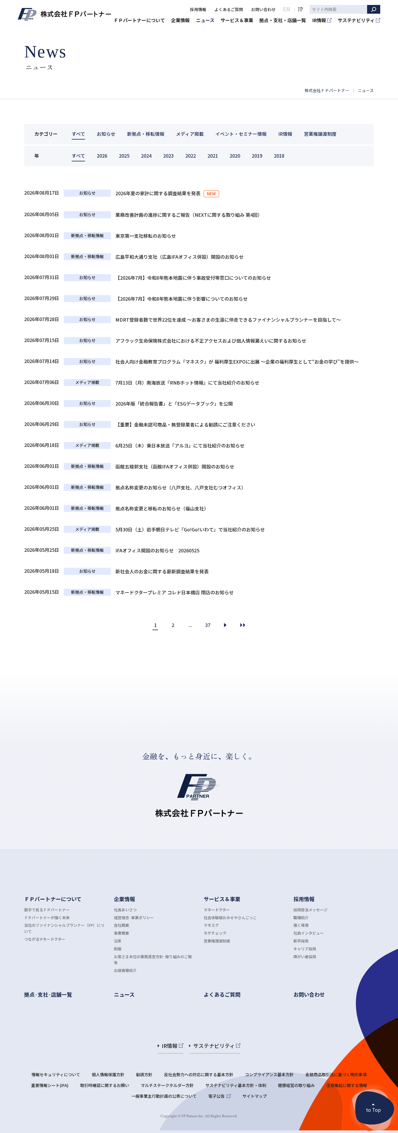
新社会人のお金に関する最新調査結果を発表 (162, 571)
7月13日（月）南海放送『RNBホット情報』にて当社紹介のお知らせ (187, 382)
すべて (78, 133)
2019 (257, 155)
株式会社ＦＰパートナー (326, 90)
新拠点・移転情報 (145, 133)
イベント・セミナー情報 (241, 133)
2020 (235, 155)
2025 (124, 155)
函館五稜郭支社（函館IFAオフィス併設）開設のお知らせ (174, 466)
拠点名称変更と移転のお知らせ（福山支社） (162, 508)
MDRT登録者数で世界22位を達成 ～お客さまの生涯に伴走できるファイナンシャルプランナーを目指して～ (228, 319)
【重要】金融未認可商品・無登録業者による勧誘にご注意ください (185, 424)
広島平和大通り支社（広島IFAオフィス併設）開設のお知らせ (179, 256)
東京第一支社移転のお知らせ (145, 235)
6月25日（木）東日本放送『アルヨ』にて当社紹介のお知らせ (179, 445)
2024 (146, 155)
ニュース (366, 90)
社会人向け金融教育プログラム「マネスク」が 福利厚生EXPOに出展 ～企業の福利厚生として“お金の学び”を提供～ (237, 361)
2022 (190, 155)
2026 (102, 155)
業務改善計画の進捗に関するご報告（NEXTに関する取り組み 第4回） (188, 214)
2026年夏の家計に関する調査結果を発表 (158, 193)
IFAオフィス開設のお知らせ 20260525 (157, 550)
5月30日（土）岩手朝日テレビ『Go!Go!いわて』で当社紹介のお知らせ (190, 529)
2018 (279, 155)
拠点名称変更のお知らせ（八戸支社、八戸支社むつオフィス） (180, 487)
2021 (212, 155)
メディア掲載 (190, 133)
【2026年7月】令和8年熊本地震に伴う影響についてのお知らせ (181, 298)
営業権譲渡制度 (320, 133)
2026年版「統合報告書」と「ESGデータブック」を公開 (174, 403)
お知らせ (106, 133)
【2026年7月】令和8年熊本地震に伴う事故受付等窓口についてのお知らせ (193, 277)
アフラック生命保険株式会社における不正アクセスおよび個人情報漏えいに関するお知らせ (210, 340)
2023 (168, 155)
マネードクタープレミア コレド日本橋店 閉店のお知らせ (174, 592)
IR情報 (285, 133)
